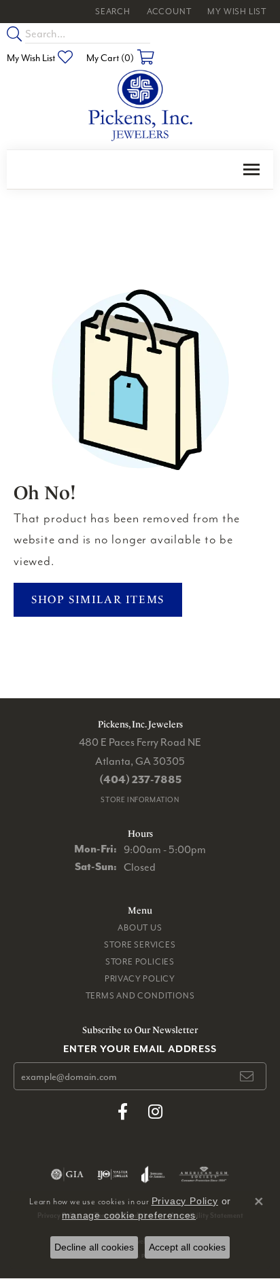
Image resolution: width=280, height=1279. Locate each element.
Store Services (139, 944)
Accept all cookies (187, 1247)
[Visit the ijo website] (112, 1174)
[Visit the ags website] (204, 1174)
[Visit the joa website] (153, 1174)
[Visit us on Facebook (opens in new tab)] (123, 1112)
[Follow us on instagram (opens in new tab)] (155, 1112)
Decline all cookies (94, 1247)
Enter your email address (139, 1048)
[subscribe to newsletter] (247, 1076)
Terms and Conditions (140, 995)
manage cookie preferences (129, 1215)
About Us (140, 927)
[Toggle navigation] (251, 169)
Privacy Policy (140, 978)
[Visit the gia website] (67, 1174)
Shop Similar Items (97, 599)
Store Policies (140, 961)
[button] (111, 11)
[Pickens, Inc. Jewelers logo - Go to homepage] (140, 106)
